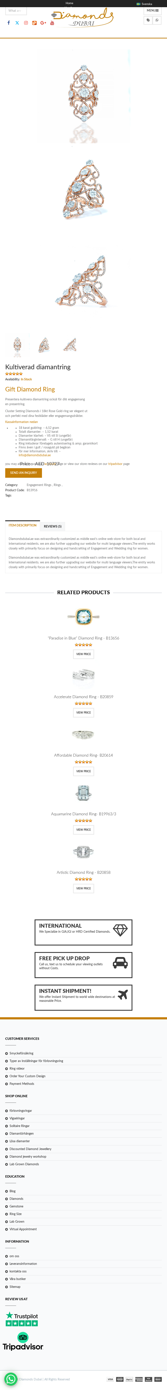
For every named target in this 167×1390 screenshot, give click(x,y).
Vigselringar (17, 1118)
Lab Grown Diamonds (24, 1164)
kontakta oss (18, 1271)
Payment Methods (22, 1083)
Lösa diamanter (20, 1141)
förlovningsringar (21, 1110)
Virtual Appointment (23, 1229)
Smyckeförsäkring (21, 1053)
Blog (12, 1191)
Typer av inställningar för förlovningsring (36, 1061)
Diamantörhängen (22, 1133)
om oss (14, 1256)
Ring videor (17, 1068)
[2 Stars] (10, 373)
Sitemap (15, 1286)
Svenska (146, 4)
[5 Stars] (21, 373)
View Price (83, 654)
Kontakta (71, 18)
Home (69, 3)
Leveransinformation (23, 1263)
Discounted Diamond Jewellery (30, 1149)
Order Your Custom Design (27, 1076)
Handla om (71, 8)
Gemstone (16, 1206)
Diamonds (16, 1198)
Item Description (23, 525)
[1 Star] (7, 373)
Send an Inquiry (23, 472)
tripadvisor (115, 464)
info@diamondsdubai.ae (35, 455)
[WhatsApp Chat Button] (10, 1379)
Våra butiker (18, 1279)
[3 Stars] (14, 373)
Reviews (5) (53, 526)
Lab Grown (17, 1221)
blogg (69, 13)
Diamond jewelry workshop (28, 1156)
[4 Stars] (17, 373)
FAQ (68, 22)
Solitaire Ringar (20, 1126)
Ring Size (16, 1214)
